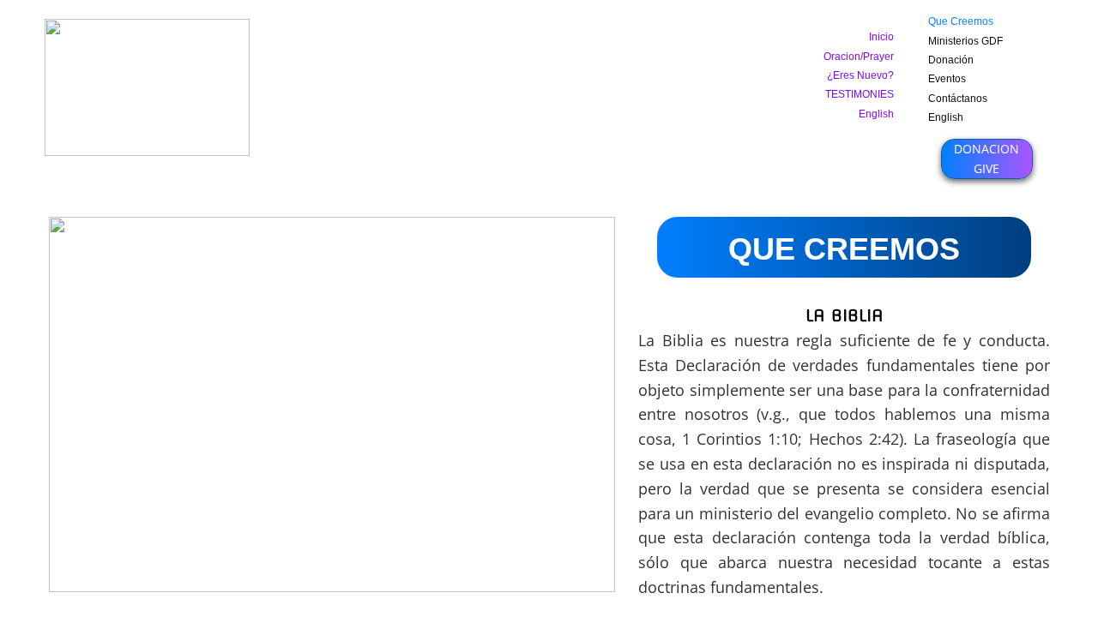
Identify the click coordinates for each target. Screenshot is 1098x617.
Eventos (947, 79)
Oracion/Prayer (859, 57)
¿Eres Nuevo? (860, 75)
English (945, 117)
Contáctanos (957, 99)
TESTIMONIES (859, 94)
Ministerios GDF (965, 41)
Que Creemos (960, 21)
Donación (951, 60)
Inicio (881, 37)
